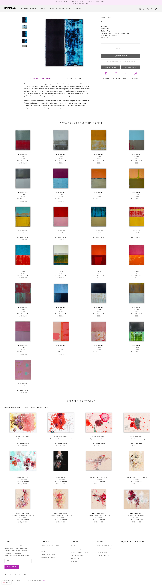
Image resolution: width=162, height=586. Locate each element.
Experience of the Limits (99, 439)
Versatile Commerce (47, 580)
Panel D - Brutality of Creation (137, 477)
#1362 (23, 386)
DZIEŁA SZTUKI (26, 8)
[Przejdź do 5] (24, 45)
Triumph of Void (61, 477)
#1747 (136, 194)
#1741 (99, 233)
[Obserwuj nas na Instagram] (10, 574)
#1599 (99, 309)
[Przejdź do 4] (24, 41)
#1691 (136, 271)
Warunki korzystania (105, 546)
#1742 (99, 194)
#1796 (136, 156)
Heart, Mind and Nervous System (136, 439)
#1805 (23, 156)
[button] (6, 582)
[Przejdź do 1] (24, 20)
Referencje (74, 562)
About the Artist (76, 78)
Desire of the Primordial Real (61, 439)
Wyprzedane (120, 48)
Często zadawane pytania (79, 552)
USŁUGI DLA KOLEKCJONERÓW (50, 546)
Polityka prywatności (105, 549)
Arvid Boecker (106, 17)
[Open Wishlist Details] (148, 9)
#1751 (23, 233)
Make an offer (110, 67)
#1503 (136, 347)
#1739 (23, 271)
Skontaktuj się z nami (78, 549)
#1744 (99, 271)
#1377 (61, 347)
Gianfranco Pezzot (23, 436)
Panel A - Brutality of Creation (99, 515)
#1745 (61, 233)
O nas (73, 546)
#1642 (23, 309)
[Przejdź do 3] (24, 34)
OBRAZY (35, 8)
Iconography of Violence (137, 515)
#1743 (61, 271)
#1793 (61, 194)
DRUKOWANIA (60, 8)
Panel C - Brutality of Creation (23, 515)
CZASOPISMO (77, 8)
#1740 (136, 233)
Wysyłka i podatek (77, 558)
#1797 (99, 156)
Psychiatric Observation (98, 477)
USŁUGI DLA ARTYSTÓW (48, 554)
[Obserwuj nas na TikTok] (20, 574)
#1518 (99, 347)
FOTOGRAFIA (43, 8)
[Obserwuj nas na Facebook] (5, 574)
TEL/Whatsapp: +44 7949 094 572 (133, 541)
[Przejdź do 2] (24, 27)
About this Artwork (40, 78)
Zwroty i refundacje (78, 555)
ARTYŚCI (69, 8)
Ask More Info (130, 67)
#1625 (61, 309)
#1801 (61, 156)
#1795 (23, 194)
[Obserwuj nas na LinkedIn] (25, 574)
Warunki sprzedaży (104, 555)
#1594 (23, 347)
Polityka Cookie (103, 552)
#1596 (136, 309)
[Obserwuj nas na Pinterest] (15, 574)
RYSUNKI (51, 8)
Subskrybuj (11, 567)
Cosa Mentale (23, 439)
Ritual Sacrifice (22, 477)
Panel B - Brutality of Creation (61, 515)
